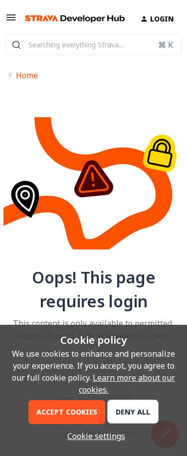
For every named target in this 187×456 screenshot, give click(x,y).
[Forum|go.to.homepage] (70, 18)
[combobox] (93, 45)
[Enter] (16, 45)
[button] (11, 20)
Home (27, 75)
